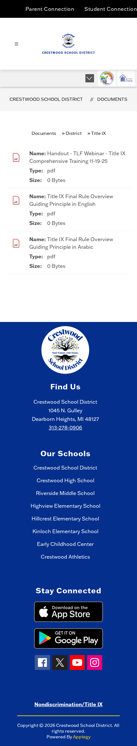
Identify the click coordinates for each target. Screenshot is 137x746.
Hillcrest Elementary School (65, 518)
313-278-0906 (65, 427)
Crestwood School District (46, 99)
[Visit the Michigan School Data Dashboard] (126, 78)
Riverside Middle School (65, 493)
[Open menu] (16, 44)
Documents (112, 99)
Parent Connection (50, 9)
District (74, 133)
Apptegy (81, 737)
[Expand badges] (89, 78)
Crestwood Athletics (65, 557)
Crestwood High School (65, 480)
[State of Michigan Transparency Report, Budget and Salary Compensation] (107, 78)
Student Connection (110, 9)
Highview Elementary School (65, 506)
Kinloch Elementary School (65, 531)
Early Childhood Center (65, 544)
